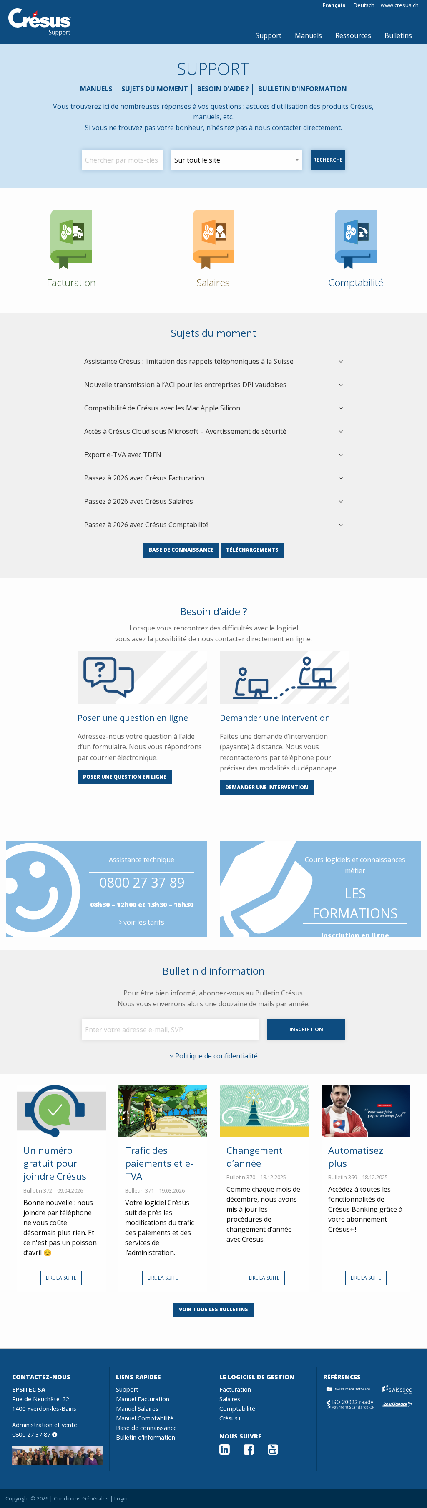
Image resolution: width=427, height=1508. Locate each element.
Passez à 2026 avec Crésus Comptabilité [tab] (146, 524)
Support (268, 35)
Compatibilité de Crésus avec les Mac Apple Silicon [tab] (162, 408)
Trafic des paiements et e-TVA (159, 1163)
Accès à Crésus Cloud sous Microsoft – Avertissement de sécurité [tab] (185, 431)
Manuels (308, 35)
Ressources (353, 35)
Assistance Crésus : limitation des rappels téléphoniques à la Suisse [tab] (189, 361)
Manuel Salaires (137, 1409)
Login (121, 1498)
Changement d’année (254, 1157)
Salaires (229, 1399)
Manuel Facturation (142, 1399)
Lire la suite (61, 1277)
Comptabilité (237, 1409)
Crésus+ (230, 1418)
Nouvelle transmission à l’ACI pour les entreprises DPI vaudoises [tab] (185, 384)
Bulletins (398, 35)
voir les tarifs (143, 922)
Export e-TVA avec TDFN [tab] (122, 454)
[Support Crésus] (39, 22)
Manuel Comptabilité (144, 1418)
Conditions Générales (81, 1498)
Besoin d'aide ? (223, 88)
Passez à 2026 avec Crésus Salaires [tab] (138, 501)
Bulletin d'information (302, 88)
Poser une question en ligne (124, 776)
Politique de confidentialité (215, 1055)
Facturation (235, 1389)
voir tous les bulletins (213, 1309)
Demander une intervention (266, 787)
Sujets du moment (154, 88)
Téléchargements (252, 549)
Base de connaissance (181, 549)
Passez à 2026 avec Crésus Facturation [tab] (144, 478)
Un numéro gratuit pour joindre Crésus (54, 1163)
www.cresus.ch (400, 5)
